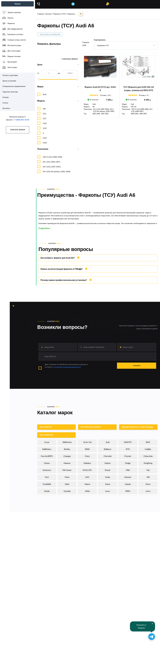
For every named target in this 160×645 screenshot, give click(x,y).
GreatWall (47, 484)
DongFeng (148, 463)
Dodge (127, 463)
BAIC (148, 442)
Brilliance (107, 449)
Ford (47, 477)
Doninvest (47, 470)
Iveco (148, 491)
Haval (107, 484)
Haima (87, 484)
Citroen (47, 463)
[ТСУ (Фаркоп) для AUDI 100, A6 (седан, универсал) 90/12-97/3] (138, 70)
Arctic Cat (87, 442)
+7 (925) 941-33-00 (21, 120)
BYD (128, 449)
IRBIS (127, 491)
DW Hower (67, 470)
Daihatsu (87, 463)
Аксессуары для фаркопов (50, 34)
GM (148, 477)
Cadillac (148, 449)
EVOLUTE (87, 470)
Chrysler (127, 456)
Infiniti (87, 491)
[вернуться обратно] (81, 14)
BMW (87, 449)
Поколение (42, 149)
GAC (87, 477)
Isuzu (107, 491)
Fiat (148, 470)
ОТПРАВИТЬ (136, 365)
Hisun (148, 484)
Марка (40, 87)
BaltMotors (46, 449)
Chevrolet (108, 456)
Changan (67, 456)
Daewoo (67, 463)
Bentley (67, 449)
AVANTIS (128, 442)
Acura (46, 442)
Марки (17, 4)
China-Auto (148, 456)
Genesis (127, 477)
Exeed (107, 470)
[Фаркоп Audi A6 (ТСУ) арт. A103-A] (100, 70)
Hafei (67, 484)
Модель (41, 101)
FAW (128, 470)
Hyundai (67, 491)
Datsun (107, 463)
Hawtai (128, 484)
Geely (107, 477)
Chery (87, 456)
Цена (39, 65)
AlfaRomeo (67, 442)
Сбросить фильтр (70, 59)
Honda (47, 491)
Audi (107, 442)
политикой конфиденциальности (67, 367)
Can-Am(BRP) (47, 456)
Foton (67, 477)
